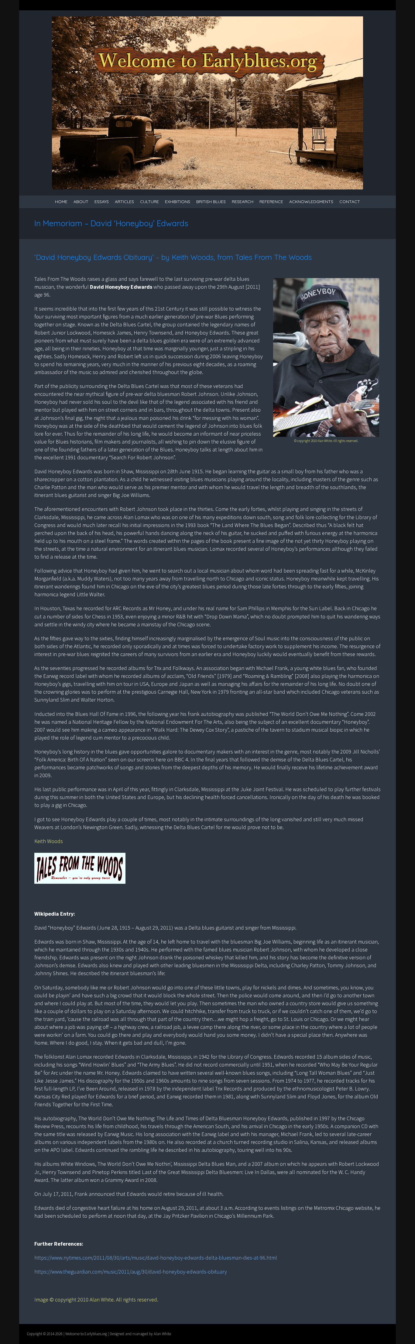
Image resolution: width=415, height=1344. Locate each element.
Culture (149, 201)
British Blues (211, 201)
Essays (101, 201)
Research (242, 201)
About (81, 201)
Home (61, 201)
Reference (271, 201)
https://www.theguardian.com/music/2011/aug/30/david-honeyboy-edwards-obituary (130, 1271)
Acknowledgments (311, 201)
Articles (124, 201)
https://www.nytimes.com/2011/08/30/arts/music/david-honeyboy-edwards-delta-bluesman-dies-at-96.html (155, 1257)
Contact (349, 201)
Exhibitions (177, 201)
